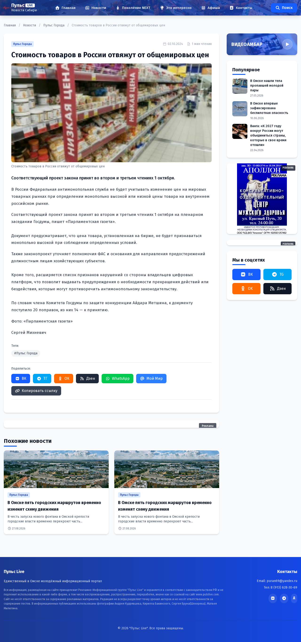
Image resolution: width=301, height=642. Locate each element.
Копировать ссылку (39, 390)
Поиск (287, 7)
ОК (66, 378)
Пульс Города (54, 25)
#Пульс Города (25, 353)
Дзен (90, 378)
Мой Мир (155, 378)
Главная (10, 25)
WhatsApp (121, 378)
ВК (24, 378)
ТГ (45, 378)
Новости (30, 25)
